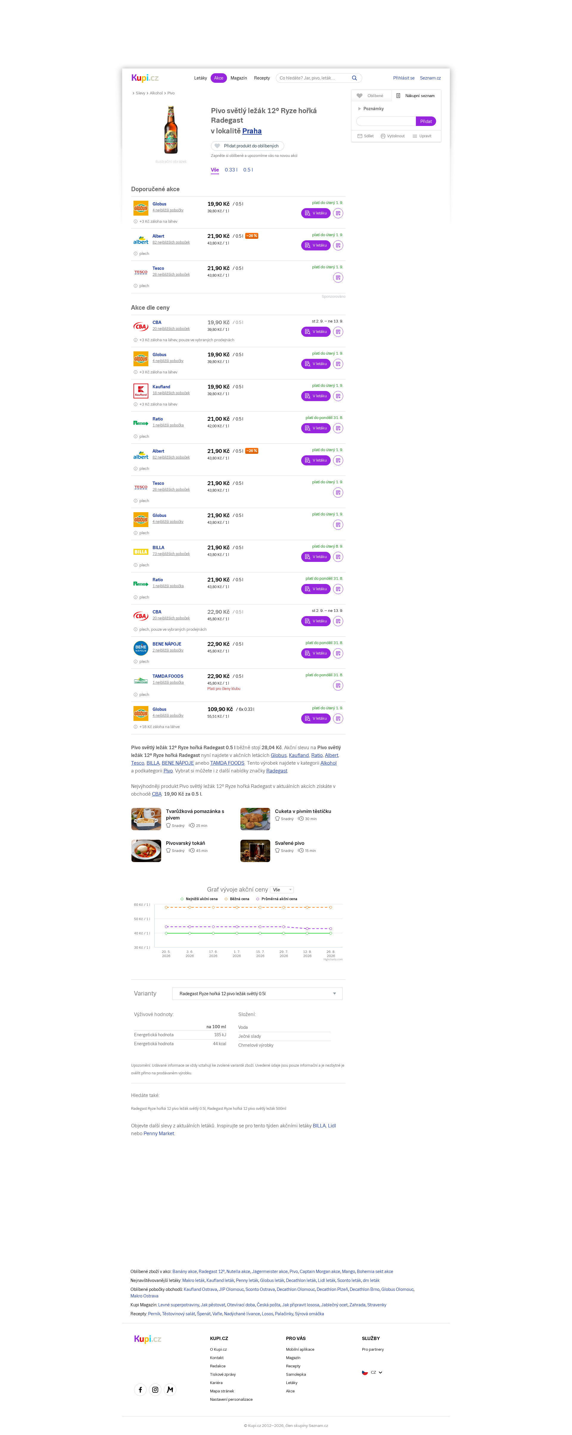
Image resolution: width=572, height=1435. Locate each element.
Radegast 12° (212, 1271)
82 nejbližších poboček (171, 242)
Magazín (239, 78)
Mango (348, 1271)
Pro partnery (373, 1349)
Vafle (217, 1313)
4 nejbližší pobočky (168, 210)
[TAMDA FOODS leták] (141, 680)
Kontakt (216, 1357)
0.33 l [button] (231, 170)
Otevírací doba (241, 1304)
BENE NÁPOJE (178, 763)
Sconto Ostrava (260, 1289)
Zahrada (357, 1304)
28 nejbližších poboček (171, 274)
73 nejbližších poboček (171, 554)
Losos (267, 1313)
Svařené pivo (289, 843)
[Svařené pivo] (255, 860)
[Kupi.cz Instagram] (155, 1390)
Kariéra (216, 1383)
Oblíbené (375, 96)
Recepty (262, 78)
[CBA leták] (141, 326)
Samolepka (296, 1374)
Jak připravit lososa (300, 1304)
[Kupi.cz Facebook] (140, 1390)
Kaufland (299, 755)
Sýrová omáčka (309, 1313)
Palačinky (284, 1313)
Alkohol (156, 93)
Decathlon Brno (365, 1289)
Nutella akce (238, 1271)
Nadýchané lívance (242, 1313)
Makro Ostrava (144, 1296)
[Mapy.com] (170, 1390)
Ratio (317, 755)
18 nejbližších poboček (171, 393)
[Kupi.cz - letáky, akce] (145, 79)
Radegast (276, 771)
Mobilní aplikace (300, 1349)
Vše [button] (215, 170)
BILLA (153, 763)
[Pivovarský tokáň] (146, 860)
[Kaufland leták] (141, 391)
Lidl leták (326, 1280)
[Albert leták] (141, 240)
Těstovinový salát (178, 1313)
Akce (218, 78)
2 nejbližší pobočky (168, 650)
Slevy (140, 93)
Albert (331, 755)
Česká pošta (268, 1304)
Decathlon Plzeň (332, 1289)
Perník (154, 1313)
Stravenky (376, 1304)
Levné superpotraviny (178, 1304)
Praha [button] (252, 131)
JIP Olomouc (231, 1289)
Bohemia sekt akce (375, 1271)
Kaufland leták (220, 1280)
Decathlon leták (301, 1280)
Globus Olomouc (397, 1289)
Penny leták (247, 1280)
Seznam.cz (430, 78)
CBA (156, 794)
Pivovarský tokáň (185, 843)
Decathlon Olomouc (296, 1289)
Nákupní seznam (420, 96)
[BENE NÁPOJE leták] (141, 648)
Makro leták (193, 1280)
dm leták (371, 1280)
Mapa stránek (222, 1391)
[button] (338, 213)
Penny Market (159, 1133)
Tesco (137, 763)
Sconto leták (349, 1280)
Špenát (204, 1313)
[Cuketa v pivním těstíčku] (255, 828)
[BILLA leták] (141, 551)
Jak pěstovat (213, 1304)
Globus (279, 755)
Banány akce (184, 1271)
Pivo (171, 93)
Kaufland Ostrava (200, 1289)
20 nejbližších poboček (171, 329)
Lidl (332, 1126)
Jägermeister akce (270, 1271)
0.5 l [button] (248, 170)
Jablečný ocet (334, 1304)
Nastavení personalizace (231, 1399)
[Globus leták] (141, 208)
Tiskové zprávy (223, 1374)
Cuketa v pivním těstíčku (303, 811)
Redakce (218, 1366)
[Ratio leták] (141, 423)
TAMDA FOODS (227, 763)
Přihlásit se (404, 78)
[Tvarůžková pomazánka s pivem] (146, 828)
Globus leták (272, 1280)
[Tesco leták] (141, 272)
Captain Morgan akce (320, 1271)
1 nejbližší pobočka (168, 425)
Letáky (200, 78)
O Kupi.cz (218, 1349)
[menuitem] (257, 993)
